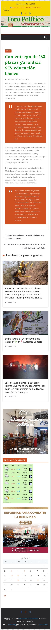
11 (18, 575)
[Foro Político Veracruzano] (25, 17)
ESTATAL (8, 51)
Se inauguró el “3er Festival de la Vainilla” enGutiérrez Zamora (23, 340)
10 (12, 575)
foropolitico (25, 79)
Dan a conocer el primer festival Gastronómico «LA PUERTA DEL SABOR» (24, 246)
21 (38, 580)
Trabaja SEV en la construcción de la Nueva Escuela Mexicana (24, 237)
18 (18, 580)
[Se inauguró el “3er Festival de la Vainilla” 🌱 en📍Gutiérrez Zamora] (25, 312)
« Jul (4, 596)
